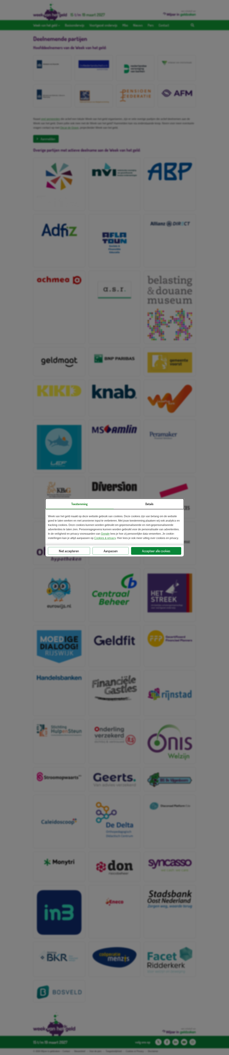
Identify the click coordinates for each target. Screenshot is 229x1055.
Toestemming (79, 504)
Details (149, 504)
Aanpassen (111, 551)
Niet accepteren (69, 551)
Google (105, 533)
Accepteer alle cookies (156, 551)
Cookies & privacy (105, 538)
